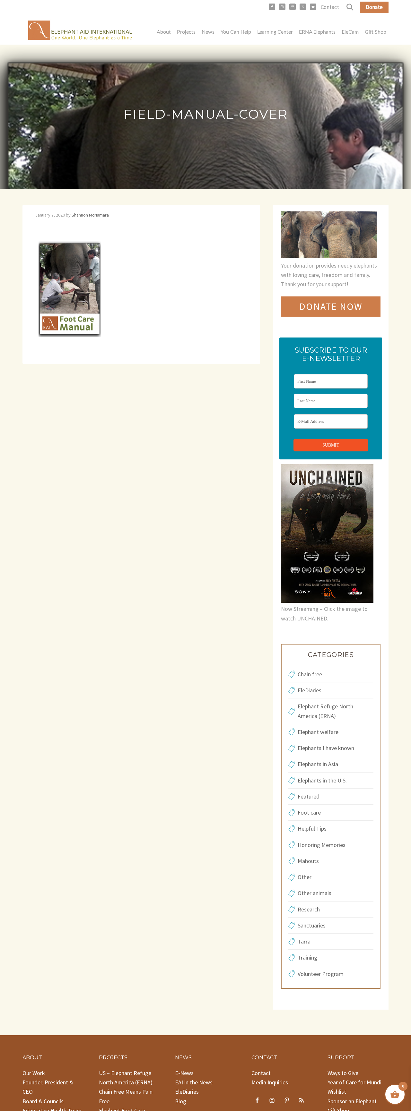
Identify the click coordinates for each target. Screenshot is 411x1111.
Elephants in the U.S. (322, 780)
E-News (184, 1073)
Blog (180, 1101)
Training (307, 957)
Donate (374, 7)
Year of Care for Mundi (354, 1082)
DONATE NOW (331, 306)
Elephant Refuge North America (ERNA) (325, 711)
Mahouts (308, 861)
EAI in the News (194, 1082)
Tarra (304, 941)
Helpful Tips (312, 828)
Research (309, 909)
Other (304, 877)
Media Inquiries (269, 1082)
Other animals (314, 893)
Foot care (309, 812)
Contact (330, 7)
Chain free (310, 674)
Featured (308, 796)
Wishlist (337, 1091)
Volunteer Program (321, 974)
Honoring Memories (321, 845)
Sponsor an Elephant (352, 1101)
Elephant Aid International (80, 32)
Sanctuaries (312, 925)
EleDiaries (309, 690)
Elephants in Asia (318, 764)
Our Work (33, 1073)
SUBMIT (330, 445)
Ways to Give (343, 1073)
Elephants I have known (326, 748)
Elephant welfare (318, 732)
